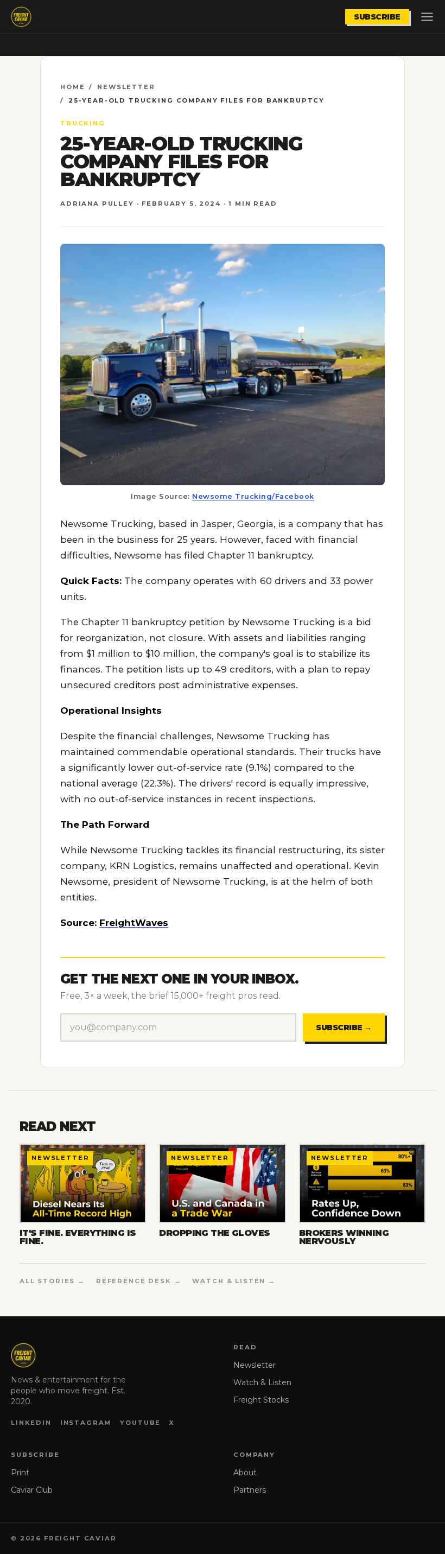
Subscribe (377, 17)
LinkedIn (31, 1422)
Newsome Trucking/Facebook (253, 496)
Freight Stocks (261, 1400)
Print (20, 1472)
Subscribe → (344, 1027)
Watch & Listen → (234, 1281)
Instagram (86, 1422)
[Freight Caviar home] (21, 17)
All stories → (52, 1281)
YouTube (140, 1422)
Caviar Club (32, 1490)
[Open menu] (427, 17)
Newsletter (126, 87)
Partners (249, 1490)
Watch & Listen (262, 1382)
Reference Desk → (139, 1281)
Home (72, 87)
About (245, 1472)
